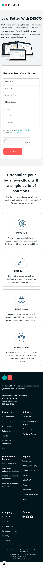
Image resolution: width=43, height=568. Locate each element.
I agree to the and (18, 131)
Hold (4, 448)
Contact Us (6, 540)
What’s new (27, 461)
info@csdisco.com (9, 401)
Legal (24, 504)
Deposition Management (7, 442)
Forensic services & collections (10, 477)
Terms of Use (17, 558)
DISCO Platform (8, 416)
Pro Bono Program (30, 434)
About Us (6, 516)
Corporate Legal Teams (29, 423)
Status (25, 475)
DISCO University (29, 465)
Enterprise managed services (10, 485)
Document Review (10, 463)
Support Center (28, 470)
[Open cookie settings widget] (4, 564)
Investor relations (9, 531)
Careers (5, 521)
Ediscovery (6, 431)
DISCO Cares (7, 526)
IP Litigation (27, 429)
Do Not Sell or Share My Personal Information (21, 554)
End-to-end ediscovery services (10, 469)
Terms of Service (24, 130)
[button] (37, 5)
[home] (10, 5)
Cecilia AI (6, 421)
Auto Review (7, 426)
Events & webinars (30, 494)
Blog (24, 499)
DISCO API (26, 480)
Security (5, 535)
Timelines (6, 435)
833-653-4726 (8, 404)
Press (24, 484)
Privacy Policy (15, 132)
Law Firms (26, 416)
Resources (26, 489)
